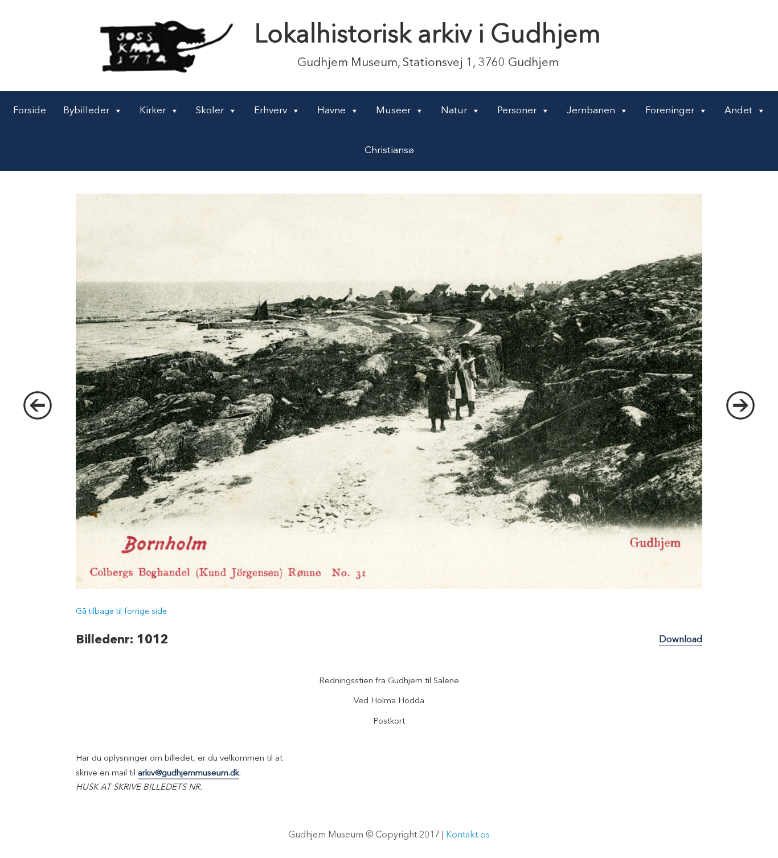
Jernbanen (591, 111)
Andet (738, 111)
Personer (517, 111)
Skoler (210, 111)
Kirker (153, 111)
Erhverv (270, 111)
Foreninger (669, 111)
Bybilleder (86, 111)
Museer (393, 111)
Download (680, 639)
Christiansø (389, 150)
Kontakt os (468, 835)
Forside (29, 111)
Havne (331, 111)
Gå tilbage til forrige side (121, 611)
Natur (454, 111)
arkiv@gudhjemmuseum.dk (188, 773)
